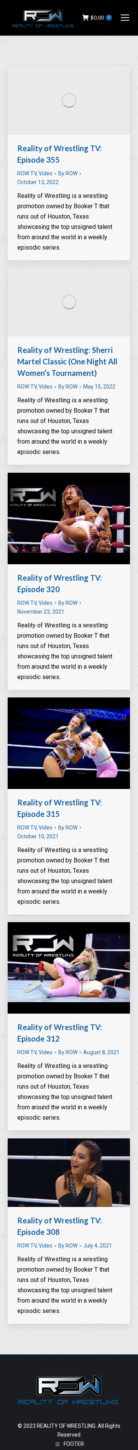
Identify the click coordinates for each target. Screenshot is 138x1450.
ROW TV (26, 173)
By (67, 173)
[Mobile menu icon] (125, 17)
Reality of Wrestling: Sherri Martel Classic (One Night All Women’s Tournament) (67, 361)
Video (46, 173)
